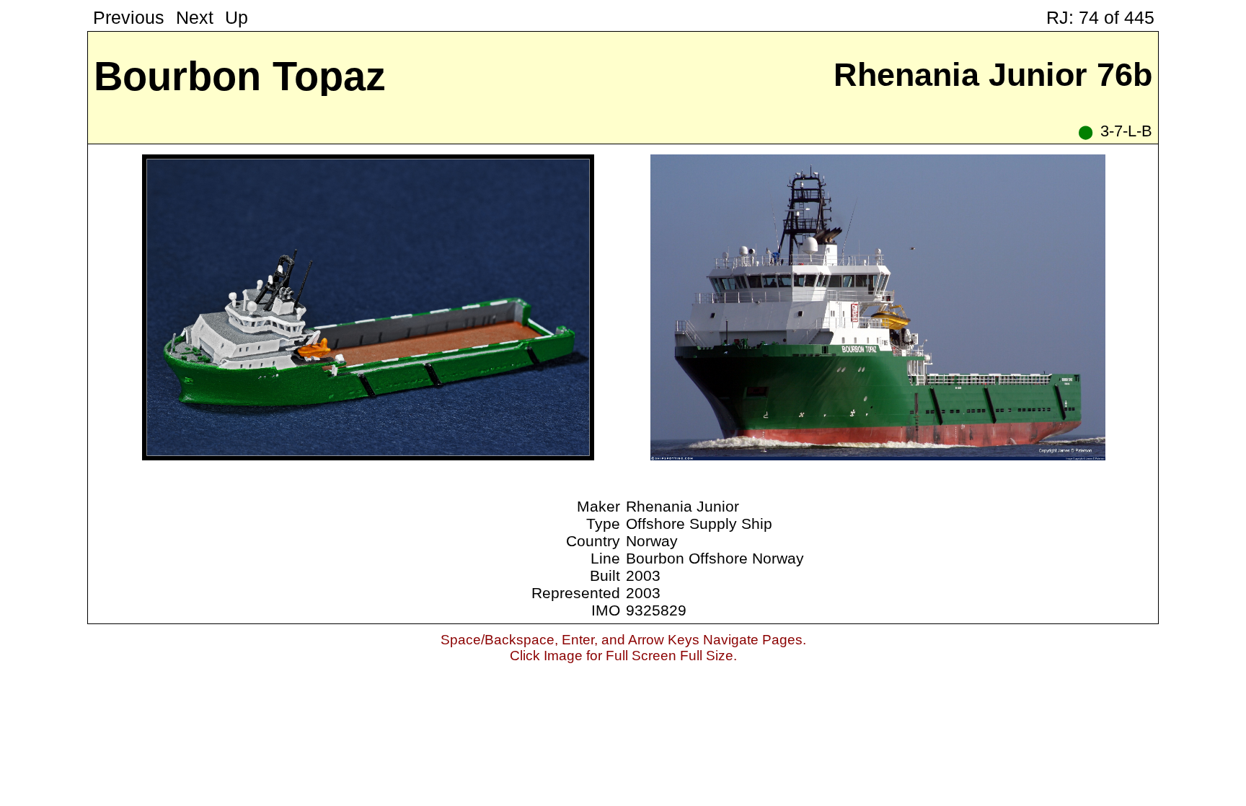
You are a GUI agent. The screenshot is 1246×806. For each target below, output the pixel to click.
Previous (128, 17)
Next (194, 17)
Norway (652, 541)
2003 (643, 575)
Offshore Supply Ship (699, 523)
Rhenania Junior (682, 506)
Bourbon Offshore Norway (715, 558)
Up (236, 17)
